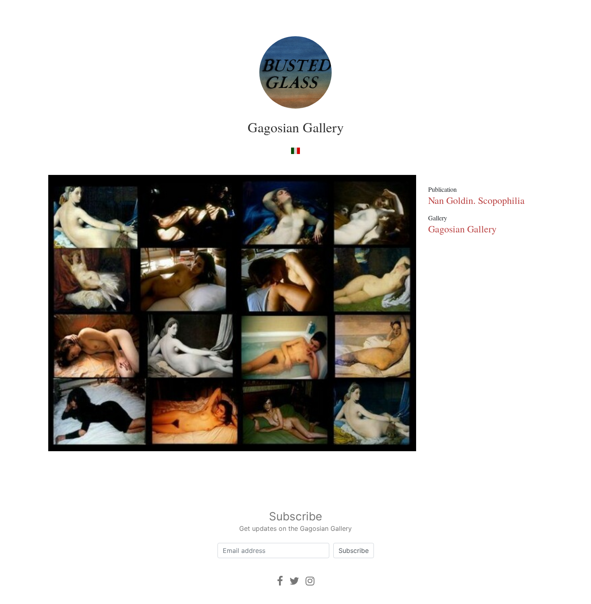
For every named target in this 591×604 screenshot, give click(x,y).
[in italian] (295, 150)
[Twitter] (294, 581)
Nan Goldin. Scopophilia (476, 200)
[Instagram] (310, 581)
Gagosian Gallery (296, 127)
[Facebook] (280, 581)
